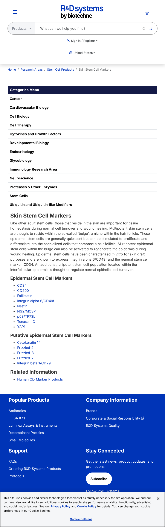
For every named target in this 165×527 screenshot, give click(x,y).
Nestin (22, 306)
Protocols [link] (16, 476)
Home (12, 69)
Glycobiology (21, 160)
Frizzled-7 (25, 358)
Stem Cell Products (60, 69)
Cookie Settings (81, 519)
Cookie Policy (86, 506)
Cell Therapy (20, 125)
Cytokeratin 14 (29, 342)
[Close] (158, 498)
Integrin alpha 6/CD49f (35, 301)
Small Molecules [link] (22, 440)
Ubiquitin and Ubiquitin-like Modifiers (41, 204)
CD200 (23, 290)
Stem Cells (19, 196)
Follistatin (24, 296)
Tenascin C (26, 321)
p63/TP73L (26, 316)
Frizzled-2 (25, 347)
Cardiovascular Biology (29, 107)
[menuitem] (12, 69)
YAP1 (21, 327)
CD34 (22, 285)
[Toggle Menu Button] (15, 12)
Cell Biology (20, 116)
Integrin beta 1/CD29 (34, 363)
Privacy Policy (60, 506)
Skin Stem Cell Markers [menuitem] (94, 69)
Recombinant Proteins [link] (26, 433)
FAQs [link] (13, 461)
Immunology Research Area (33, 169)
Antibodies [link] (17, 411)
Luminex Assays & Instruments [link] (33, 425)
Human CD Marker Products (40, 379)
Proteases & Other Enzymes (33, 187)
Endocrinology (22, 151)
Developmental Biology (29, 143)
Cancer (16, 98)
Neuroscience (21, 178)
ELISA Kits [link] (17, 418)
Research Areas (31, 69)
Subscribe (98, 479)
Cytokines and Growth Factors (35, 134)
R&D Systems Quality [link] (103, 425)
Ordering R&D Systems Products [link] (35, 468)
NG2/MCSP (26, 311)
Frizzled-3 (25, 353)
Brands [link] (91, 411)
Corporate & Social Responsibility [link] (113, 418)
